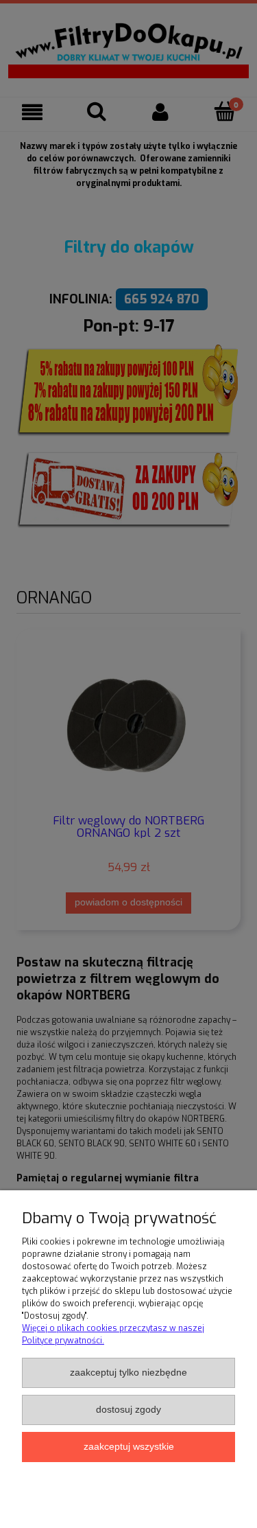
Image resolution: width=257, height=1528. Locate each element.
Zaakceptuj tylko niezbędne (128, 1372)
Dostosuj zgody (128, 1409)
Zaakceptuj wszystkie (129, 1447)
